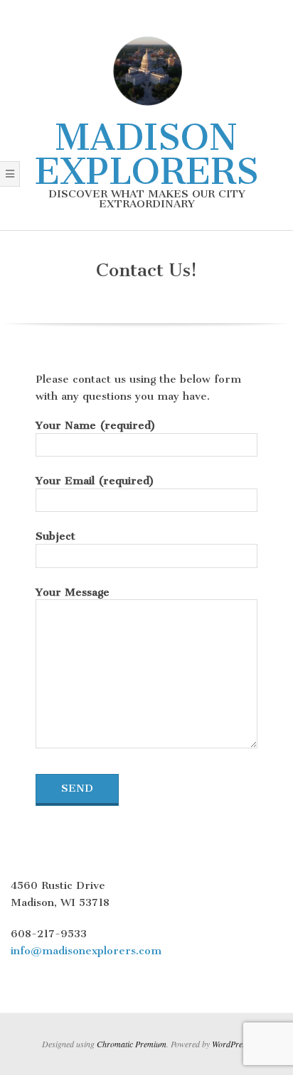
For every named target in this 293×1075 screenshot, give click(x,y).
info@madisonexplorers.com (86, 950)
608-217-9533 (49, 933)
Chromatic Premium (131, 1043)
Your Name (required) (96, 425)
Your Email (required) (95, 480)
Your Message (73, 592)
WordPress (231, 1043)
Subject (55, 536)
